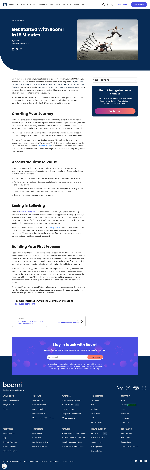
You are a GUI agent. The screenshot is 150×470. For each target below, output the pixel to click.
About (123, 400)
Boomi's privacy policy (91, 368)
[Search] (103, 4)
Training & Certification (129, 446)
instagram (145, 461)
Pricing (5, 409)
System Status (96, 451)
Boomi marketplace (27, 212)
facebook (131, 461)
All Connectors (96, 422)
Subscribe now (95, 357)
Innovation (125, 418)
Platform (12, 4)
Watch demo (122, 5)
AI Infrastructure (27, 4)
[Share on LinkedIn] (13, 49)
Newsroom (125, 414)
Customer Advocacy (39, 446)
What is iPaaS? (37, 400)
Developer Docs (97, 446)
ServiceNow (95, 413)
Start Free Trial (126, 433)
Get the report (115, 111)
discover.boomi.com (24, 303)
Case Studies (37, 433)
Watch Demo (125, 438)
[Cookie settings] (4, 466)
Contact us (125, 422)
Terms (64, 461)
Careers (128, 405)
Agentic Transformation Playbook (74, 433)
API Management (68, 418)
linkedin (135, 461)
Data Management (69, 409)
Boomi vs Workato (38, 409)
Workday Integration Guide (72, 442)
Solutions (41, 4)
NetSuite (94, 409)
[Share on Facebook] (17, 49)
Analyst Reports (8, 405)
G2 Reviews (36, 438)
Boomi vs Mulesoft (39, 405)
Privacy (44, 461)
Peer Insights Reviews (40, 442)
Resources (54, 4)
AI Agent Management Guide (72, 446)
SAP (92, 405)
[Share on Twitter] (21, 49)
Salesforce (95, 400)
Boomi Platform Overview (71, 400)
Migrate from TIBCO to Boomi (43, 418)
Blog (4, 438)
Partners (66, 4)
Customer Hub (98, 433)
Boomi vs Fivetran (38, 413)
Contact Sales (79, 4)
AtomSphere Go (54, 227)
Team (123, 409)
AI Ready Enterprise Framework (73, 438)
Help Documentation (99, 438)
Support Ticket (96, 442)
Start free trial (139, 5)
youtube (140, 461)
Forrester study (44, 146)
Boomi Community (9, 446)
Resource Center (9, 433)
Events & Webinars (10, 442)
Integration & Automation (71, 414)
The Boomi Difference (11, 400)
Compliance (54, 461)
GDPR (72, 461)
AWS (93, 418)
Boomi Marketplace (10, 451)
